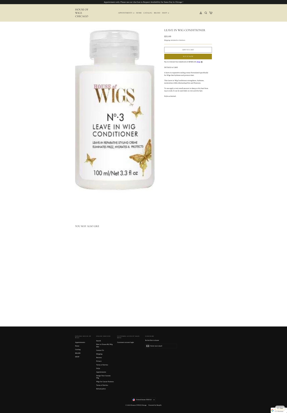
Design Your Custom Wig (103, 377)
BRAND (157, 13)
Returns (99, 357)
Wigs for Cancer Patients (105, 381)
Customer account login (125, 342)
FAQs (98, 368)
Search (98, 341)
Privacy (98, 361)
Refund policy (101, 389)
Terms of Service (102, 365)
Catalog (147, 13)
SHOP (164, 13)
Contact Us (100, 350)
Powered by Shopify (155, 405)
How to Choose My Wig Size (104, 345)
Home (139, 13)
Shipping (167, 40)
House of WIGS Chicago (81, 13)
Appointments (125, 13)
